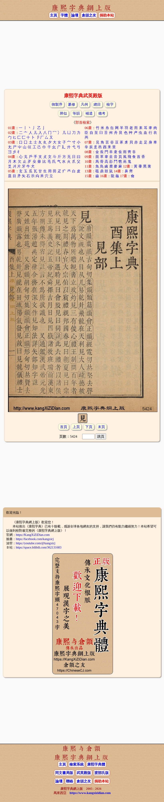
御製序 (57, 104)
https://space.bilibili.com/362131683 (38, 547)
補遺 (89, 113)
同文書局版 (64, 773)
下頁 (88, 427)
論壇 (74, 15)
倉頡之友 (89, 15)
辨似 (63, 113)
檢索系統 (76, 764)
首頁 (63, 427)
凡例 (84, 104)
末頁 (101, 427)
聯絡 (69, 781)
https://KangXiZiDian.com (33, 534)
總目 (97, 104)
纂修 (71, 104)
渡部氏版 (101, 773)
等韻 (76, 113)
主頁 (53, 15)
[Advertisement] (82, 56)
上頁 (76, 427)
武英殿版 (84, 773)
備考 (101, 113)
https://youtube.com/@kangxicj (35, 543)
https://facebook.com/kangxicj (35, 539)
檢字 (110, 104)
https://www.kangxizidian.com (90, 793)
